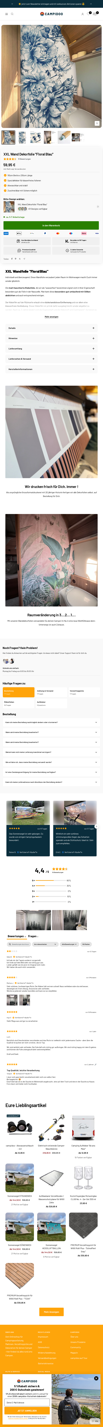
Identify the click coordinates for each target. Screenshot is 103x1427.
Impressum (43, 1336)
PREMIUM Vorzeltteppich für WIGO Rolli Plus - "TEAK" (19, 1297)
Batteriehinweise (45, 1363)
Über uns (74, 1336)
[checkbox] (86, 944)
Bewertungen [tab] (17, 936)
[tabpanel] (51, 1017)
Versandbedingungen (47, 1358)
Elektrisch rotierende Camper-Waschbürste (51, 1147)
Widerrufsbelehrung (46, 1352)
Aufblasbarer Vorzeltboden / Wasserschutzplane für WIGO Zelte (51, 1199)
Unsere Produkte (77, 1342)
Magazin (74, 1352)
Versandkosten (20, 169)
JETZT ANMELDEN (27, 1410)
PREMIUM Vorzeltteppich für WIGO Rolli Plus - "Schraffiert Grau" (83, 1248)
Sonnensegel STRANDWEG (20, 1196)
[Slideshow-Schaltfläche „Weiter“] (96, 826)
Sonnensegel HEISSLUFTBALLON (51, 1246)
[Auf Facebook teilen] (11, 259)
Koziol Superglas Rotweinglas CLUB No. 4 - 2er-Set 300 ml (83, 1197)
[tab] (33, 936)
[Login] (82, 14)
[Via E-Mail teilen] (24, 259)
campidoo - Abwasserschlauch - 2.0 (20, 1147)
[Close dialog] (96, 1378)
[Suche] (12, 14)
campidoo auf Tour (78, 1358)
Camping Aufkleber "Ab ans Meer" (83, 1147)
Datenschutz (43, 1347)
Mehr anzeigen (51, 316)
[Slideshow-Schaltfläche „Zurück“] (6, 826)
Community (75, 1347)
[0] (88, 14)
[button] (51, 880)
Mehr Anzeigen (51, 1311)
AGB (40, 1342)
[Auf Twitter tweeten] (20, 259)
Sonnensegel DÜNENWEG (19, 1245)
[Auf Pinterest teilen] (15, 259)
